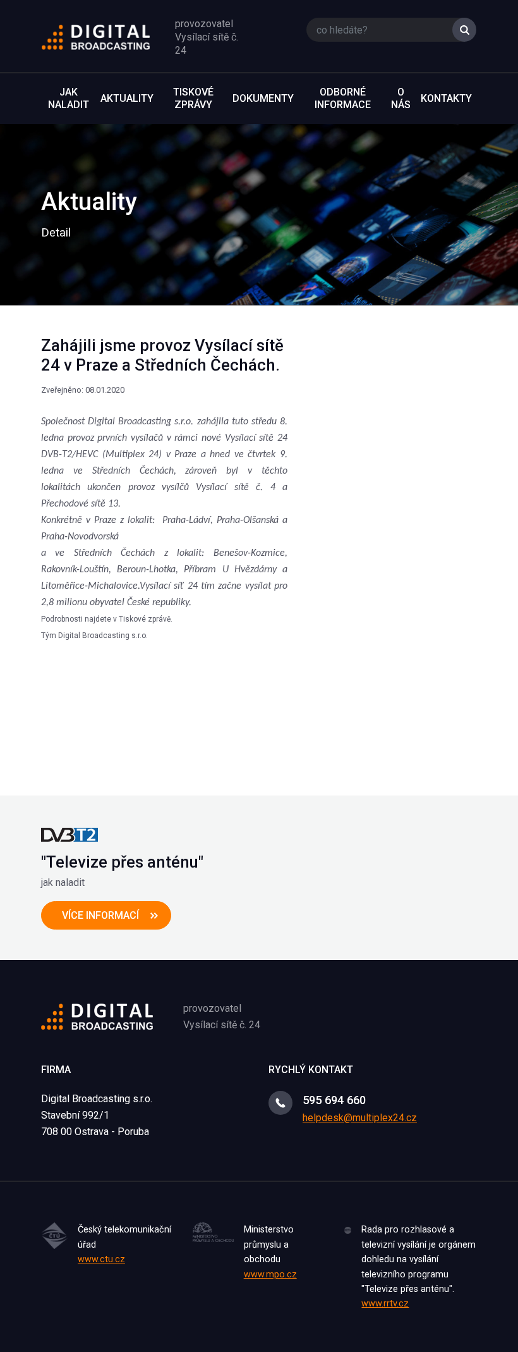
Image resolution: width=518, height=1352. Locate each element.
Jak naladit (68, 98)
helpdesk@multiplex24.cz (360, 1118)
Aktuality (127, 98)
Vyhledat (464, 30)
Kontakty (446, 98)
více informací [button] (100, 915)
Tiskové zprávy (193, 98)
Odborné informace (343, 98)
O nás (401, 98)
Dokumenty (263, 98)
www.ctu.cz (101, 1259)
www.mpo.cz (270, 1274)
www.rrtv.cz (385, 1303)
